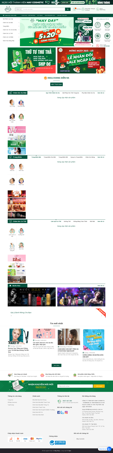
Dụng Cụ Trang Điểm (77, 157)
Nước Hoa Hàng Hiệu (8, 40)
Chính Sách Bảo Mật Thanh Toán (41, 402)
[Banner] (17, 140)
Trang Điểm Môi (63, 157)
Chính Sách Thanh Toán (39, 407)
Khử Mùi (92, 221)
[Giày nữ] (81, 60)
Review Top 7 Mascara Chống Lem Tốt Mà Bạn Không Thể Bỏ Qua (18, 350)
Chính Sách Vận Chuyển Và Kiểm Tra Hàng (44, 409)
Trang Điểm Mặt (36, 157)
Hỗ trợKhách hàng (102, 9)
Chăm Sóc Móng (90, 157)
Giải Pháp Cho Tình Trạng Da (70, 93)
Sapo (69, 450)
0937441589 (107, 46)
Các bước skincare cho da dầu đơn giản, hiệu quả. (43, 343)
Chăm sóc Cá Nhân (8, 37)
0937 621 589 (90, 429)
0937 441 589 (67, 401)
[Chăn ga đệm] (81, 296)
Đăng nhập (87, 8)
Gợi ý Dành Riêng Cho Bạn (21, 312)
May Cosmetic (80, 439)
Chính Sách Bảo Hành (38, 414)
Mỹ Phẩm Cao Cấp (8, 19)
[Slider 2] (47, 31)
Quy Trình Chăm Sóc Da (53, 93)
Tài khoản (87, 10)
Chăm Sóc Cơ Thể (8, 33)
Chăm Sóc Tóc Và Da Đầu (10, 30)
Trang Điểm (6, 26)
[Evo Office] (83, 31)
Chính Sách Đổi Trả (38, 412)
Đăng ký (93, 8)
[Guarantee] (57, 442)
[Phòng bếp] (32, 296)
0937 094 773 (90, 421)
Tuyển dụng (11, 405)
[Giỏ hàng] (74, 9)
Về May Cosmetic (12, 402)
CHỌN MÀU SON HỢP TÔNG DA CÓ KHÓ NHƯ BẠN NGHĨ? (68, 350)
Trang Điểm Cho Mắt (50, 157)
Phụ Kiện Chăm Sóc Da (88, 93)
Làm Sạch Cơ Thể (56, 221)
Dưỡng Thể (67, 221)
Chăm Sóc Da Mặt (8, 22)
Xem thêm (56, 365)
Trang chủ (10, 400)
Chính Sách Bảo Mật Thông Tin (41, 405)
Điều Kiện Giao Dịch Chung (39, 400)
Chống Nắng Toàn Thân (80, 221)
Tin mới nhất (56, 323)
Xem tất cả (101, 93)
